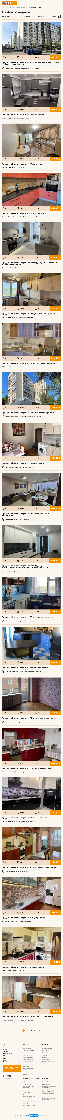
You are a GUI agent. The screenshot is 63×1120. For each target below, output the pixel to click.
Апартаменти (26, 1066)
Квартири (26, 1044)
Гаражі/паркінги (27, 1098)
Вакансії (5, 1049)
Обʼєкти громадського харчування (29, 1087)
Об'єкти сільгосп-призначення (31, 1101)
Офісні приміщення (28, 1081)
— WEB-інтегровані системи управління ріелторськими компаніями (11, 1068)
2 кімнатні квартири (28, 1055)
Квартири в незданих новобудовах (28, 1069)
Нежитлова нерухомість (31, 1078)
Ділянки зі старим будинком (50, 1081)
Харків (4, 1058)
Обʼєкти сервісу (27, 1089)
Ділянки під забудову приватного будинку (48, 1090)
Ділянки (45, 1078)
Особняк (44, 1057)
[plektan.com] (33, 1116)
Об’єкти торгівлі (27, 1084)
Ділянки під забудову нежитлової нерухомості (49, 1094)
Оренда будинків (47, 1048)
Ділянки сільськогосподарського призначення (49, 1098)
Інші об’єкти (26, 1103)
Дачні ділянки (46, 1084)
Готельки (25, 1072)
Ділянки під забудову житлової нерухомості (51, 1087)
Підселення (26, 1074)
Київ (4, 1055)
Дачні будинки (46, 1059)
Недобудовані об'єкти (29, 1105)
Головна (5, 1044)
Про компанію (7, 1047)
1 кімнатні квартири (28, 1052)
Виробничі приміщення (29, 1096)
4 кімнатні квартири (28, 1059)
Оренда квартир (27, 1048)
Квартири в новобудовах (29, 1064)
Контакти (5, 1051)
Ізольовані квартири (28, 1050)
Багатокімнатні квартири (29, 1061)
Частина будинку (47, 1052)
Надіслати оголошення (9, 1053)
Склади (24, 1094)
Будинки (45, 1044)
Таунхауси (45, 1055)
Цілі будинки (45, 1050)
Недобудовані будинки (48, 1061)
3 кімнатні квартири (28, 1057)
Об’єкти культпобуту (28, 1092)
